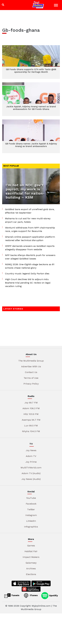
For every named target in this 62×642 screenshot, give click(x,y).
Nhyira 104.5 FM (31, 431)
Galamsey (31, 562)
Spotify (53, 595)
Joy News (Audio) (31, 479)
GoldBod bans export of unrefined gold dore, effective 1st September (30, 211)
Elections (31, 574)
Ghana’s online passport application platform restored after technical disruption (30, 238)
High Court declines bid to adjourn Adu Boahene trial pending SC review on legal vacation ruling (27, 283)
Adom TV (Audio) (31, 473)
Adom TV (31, 456)
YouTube (31, 498)
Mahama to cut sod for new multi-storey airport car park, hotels (27, 220)
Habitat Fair (31, 551)
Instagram (31, 515)
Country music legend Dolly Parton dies (27, 273)
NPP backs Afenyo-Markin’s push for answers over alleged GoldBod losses (30, 257)
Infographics (31, 526)
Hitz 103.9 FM (31, 414)
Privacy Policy (31, 383)
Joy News (31, 450)
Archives (31, 568)
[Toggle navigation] (56, 5)
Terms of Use (31, 378)
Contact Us (31, 372)
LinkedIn (31, 521)
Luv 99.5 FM (31, 425)
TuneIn (15, 595)
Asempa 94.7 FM (31, 419)
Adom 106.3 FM (31, 408)
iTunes (33, 595)
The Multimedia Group (31, 360)
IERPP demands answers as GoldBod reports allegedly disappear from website (30, 248)
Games (31, 545)
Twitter (31, 509)
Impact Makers (31, 557)
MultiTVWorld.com (31, 467)
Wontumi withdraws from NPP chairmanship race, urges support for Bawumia (30, 229)
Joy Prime (31, 461)
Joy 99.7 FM (31, 402)
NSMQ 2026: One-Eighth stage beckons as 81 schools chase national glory (29, 266)
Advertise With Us (31, 366)
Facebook (31, 503)
